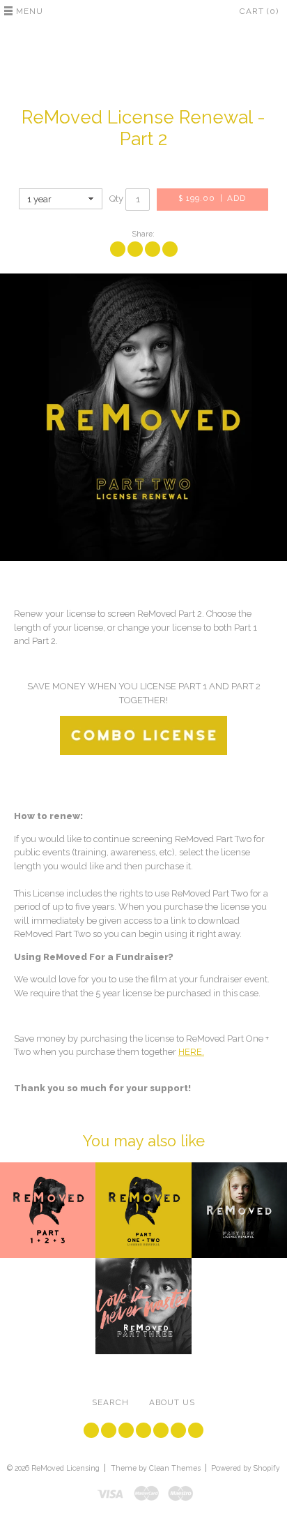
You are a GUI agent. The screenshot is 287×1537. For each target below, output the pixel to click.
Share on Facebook (117, 249)
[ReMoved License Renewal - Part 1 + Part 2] (143, 1210)
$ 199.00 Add (212, 198)
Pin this (152, 249)
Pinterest (178, 1430)
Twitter (91, 1430)
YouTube (126, 1430)
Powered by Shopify (245, 1468)
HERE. (191, 1052)
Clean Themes (175, 1468)
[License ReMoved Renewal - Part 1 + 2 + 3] (47, 1210)
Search (110, 1402)
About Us (172, 1402)
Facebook (108, 1430)
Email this (170, 249)
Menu (29, 11)
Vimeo (143, 1430)
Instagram (161, 1430)
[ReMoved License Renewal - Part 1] (239, 1210)
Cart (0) (259, 11)
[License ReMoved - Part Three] (143, 1306)
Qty (116, 198)
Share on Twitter (135, 249)
